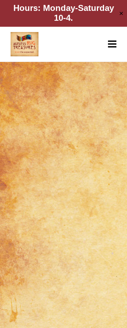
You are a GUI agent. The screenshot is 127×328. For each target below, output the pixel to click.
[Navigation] (112, 44)
